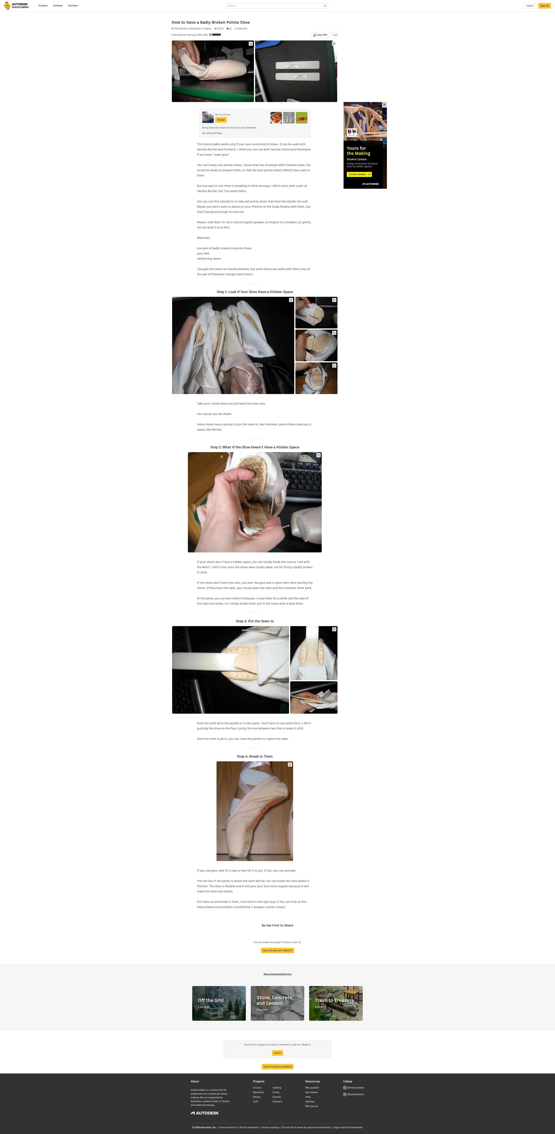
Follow (221, 120)
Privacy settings (271, 1127)
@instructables (355, 1087)
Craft (255, 1101)
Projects (43, 5)
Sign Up (544, 5)
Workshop (195, 28)
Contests (58, 5)
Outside (276, 1097)
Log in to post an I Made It (277, 950)
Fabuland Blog (214, 133)
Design (257, 1097)
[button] (335, 35)
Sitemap (309, 1101)
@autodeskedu (355, 1094)
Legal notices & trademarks (348, 1127)
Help (308, 1097)
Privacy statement (249, 1127)
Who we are (311, 1106)
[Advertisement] (365, 145)
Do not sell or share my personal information (306, 1127)
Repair (208, 28)
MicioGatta (181, 28)
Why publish (312, 1087)
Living (275, 1092)
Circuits (257, 1087)
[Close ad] (384, 105)
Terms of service (228, 1127)
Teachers (73, 5)
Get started (311, 1092)
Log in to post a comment (278, 1066)
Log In (530, 5)
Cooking (276, 1087)
